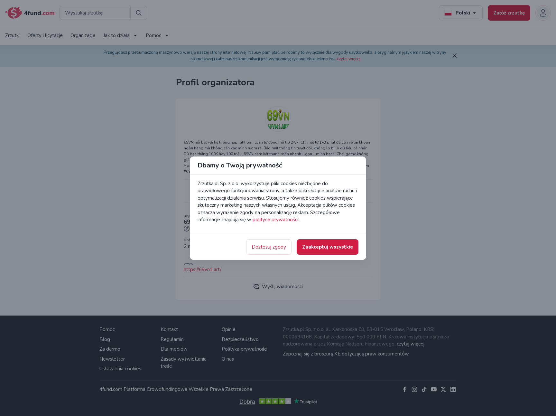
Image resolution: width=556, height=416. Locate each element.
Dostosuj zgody (269, 247)
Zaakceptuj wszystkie (327, 247)
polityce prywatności (275, 219)
